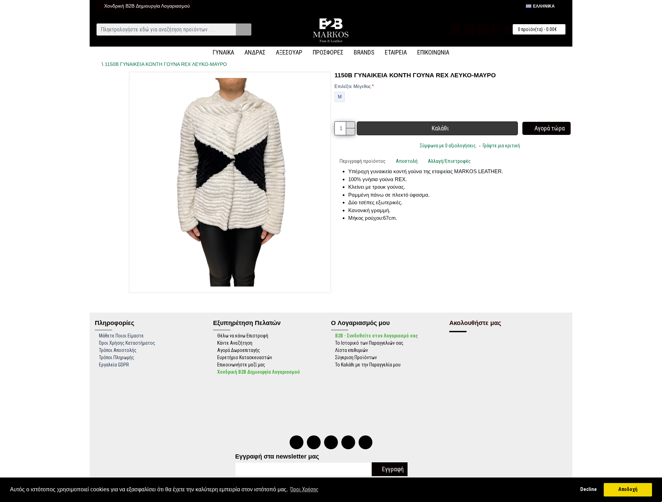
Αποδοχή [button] (628, 489)
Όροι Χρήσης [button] (304, 489)
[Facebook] (331, 442)
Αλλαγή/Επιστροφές (449, 161)
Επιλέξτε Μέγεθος (352, 86)
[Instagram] (348, 442)
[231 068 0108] (296, 442)
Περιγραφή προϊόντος (362, 161)
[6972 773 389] (314, 442)
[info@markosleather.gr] (365, 442)
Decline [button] (588, 489)
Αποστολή (407, 161)
